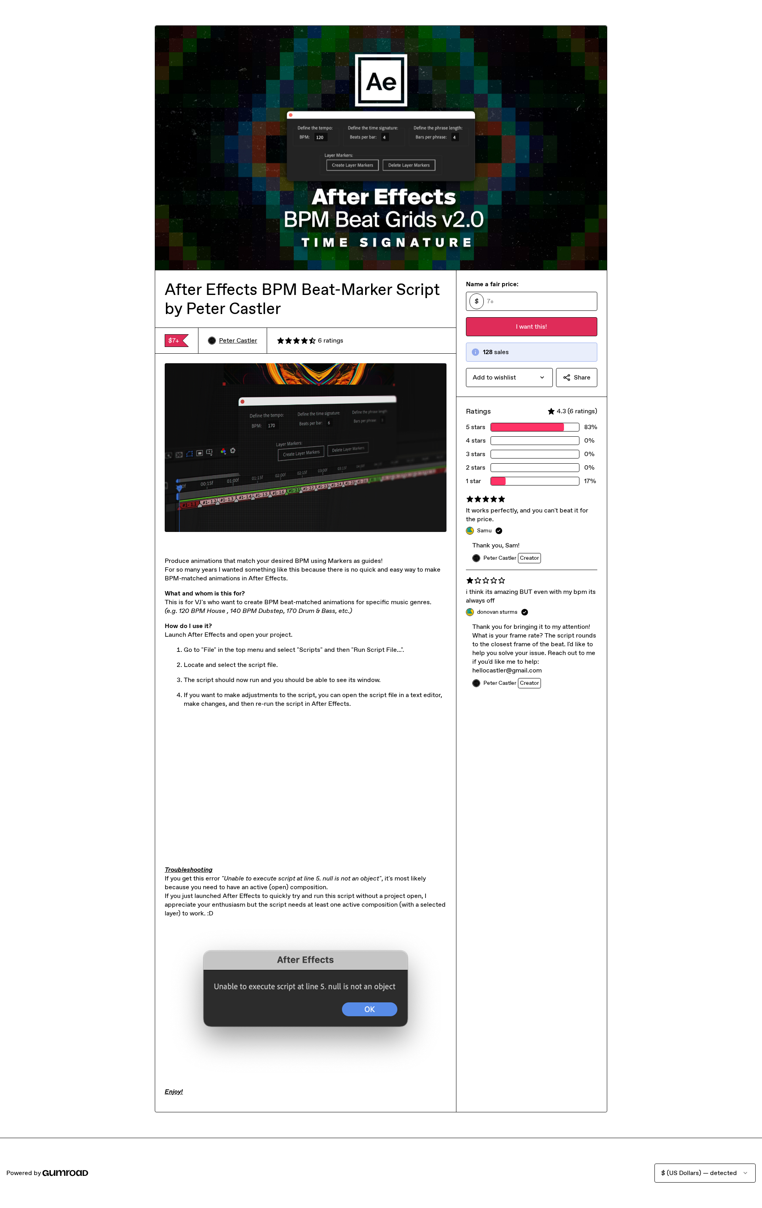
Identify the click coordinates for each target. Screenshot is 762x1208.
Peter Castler (238, 340)
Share (582, 377)
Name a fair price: (492, 284)
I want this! (531, 326)
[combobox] (509, 377)
